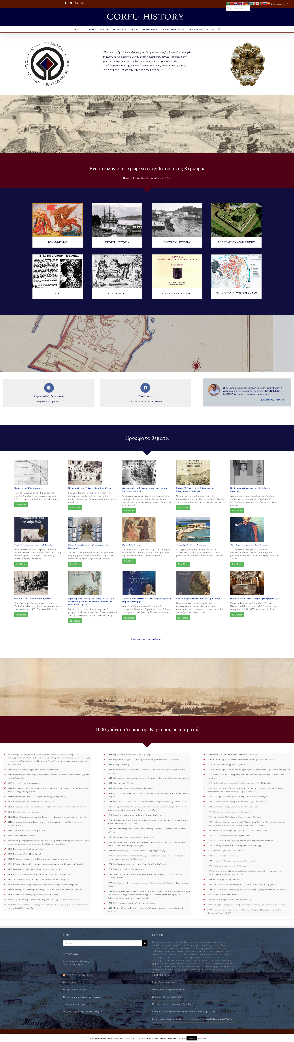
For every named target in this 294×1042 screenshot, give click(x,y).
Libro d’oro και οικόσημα (164, 982)
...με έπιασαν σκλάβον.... (75, 1004)
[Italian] (254, 3)
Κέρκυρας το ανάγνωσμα (79, 975)
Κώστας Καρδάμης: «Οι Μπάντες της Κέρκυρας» (199, 598)
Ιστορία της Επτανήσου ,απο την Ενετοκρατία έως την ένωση (183, 1011)
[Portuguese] (261, 3)
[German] (246, 3)
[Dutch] (235, 3)
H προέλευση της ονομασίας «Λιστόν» (171, 1004)
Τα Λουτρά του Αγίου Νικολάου (191, 544)
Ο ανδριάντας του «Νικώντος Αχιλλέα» (33, 598)
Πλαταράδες (69, 982)
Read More (21, 504)
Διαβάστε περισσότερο (272, 399)
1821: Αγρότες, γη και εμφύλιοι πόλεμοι (249, 544)
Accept (192, 1038)
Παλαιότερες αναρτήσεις (147, 639)
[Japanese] (257, 3)
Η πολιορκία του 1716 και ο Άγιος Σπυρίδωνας (90, 488)
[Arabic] (228, 3)
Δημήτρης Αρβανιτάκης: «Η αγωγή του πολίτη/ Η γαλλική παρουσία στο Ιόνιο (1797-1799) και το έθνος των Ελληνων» (91, 601)
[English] (239, 3)
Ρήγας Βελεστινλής (131, 544)
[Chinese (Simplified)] (232, 3)
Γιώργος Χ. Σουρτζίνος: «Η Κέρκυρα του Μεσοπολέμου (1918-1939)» (195, 490)
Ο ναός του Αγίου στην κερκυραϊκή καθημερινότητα (254, 598)
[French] (243, 3)
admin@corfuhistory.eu (81, 961)
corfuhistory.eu (76, 964)
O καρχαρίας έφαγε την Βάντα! (168, 989)
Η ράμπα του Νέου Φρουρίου (27, 488)
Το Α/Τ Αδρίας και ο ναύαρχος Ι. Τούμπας (33, 544)
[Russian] (265, 3)
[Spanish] (268, 3)
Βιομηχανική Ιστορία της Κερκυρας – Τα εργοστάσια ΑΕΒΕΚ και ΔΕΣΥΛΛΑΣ (192, 1018)
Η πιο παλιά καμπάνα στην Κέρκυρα (82, 996)
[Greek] (250, 3)
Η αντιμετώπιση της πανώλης (167, 996)
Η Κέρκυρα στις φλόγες (75, 989)
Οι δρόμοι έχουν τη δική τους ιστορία (82, 1011)
